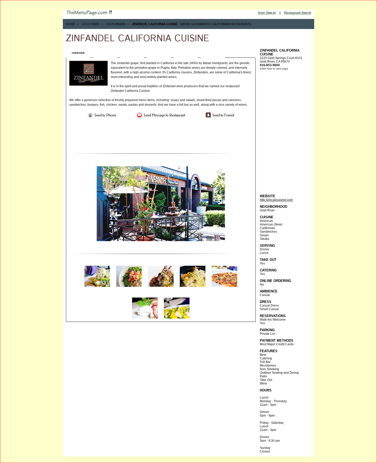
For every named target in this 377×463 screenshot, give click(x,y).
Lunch (132, 53)
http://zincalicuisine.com (276, 200)
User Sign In (267, 13)
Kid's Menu (213, 53)
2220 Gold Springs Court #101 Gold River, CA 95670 (281, 57)
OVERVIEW (78, 53)
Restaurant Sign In (297, 13)
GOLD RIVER (90, 24)
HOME (70, 24)
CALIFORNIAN (115, 24)
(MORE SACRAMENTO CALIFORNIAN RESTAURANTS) (215, 24)
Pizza (186, 53)
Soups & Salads (105, 53)
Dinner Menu (159, 53)
